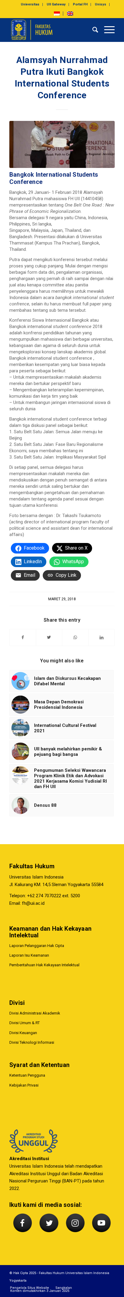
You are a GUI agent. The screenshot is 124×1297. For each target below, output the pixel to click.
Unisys (100, 4)
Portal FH (80, 4)
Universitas (30, 4)
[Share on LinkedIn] (101, 637)
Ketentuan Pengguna (27, 1075)
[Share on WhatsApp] (75, 637)
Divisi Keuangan (23, 1032)
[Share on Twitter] (49, 637)
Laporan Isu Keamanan (29, 955)
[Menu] (106, 30)
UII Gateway (56, 4)
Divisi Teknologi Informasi (31, 1042)
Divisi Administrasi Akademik (34, 1013)
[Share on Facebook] (23, 637)
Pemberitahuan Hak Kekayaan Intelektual (44, 965)
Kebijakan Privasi (24, 1085)
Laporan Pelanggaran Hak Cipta (36, 945)
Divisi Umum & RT (24, 1023)
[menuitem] (30, 4)
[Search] (92, 30)
